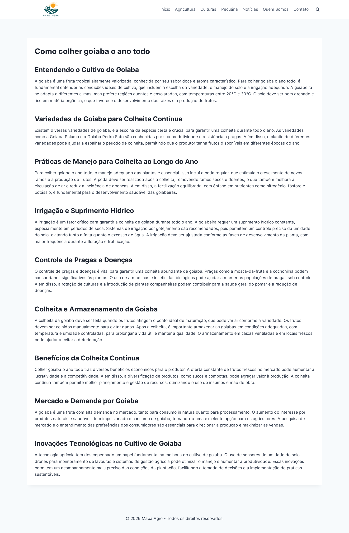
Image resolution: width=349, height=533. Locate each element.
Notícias (250, 9)
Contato (301, 9)
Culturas (208, 9)
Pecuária (229, 9)
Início (165, 9)
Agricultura (185, 9)
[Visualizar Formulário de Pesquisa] (317, 9)
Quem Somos (275, 9)
